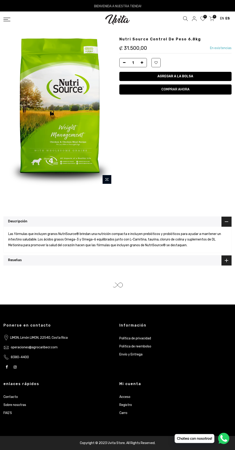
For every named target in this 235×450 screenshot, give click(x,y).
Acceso (124, 397)
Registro (125, 405)
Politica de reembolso (135, 346)
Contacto (10, 397)
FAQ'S (7, 413)
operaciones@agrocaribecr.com (34, 347)
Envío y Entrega (131, 354)
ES (227, 18)
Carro (123, 413)
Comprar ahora (175, 89)
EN (222, 18)
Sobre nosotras (14, 405)
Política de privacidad (135, 338)
